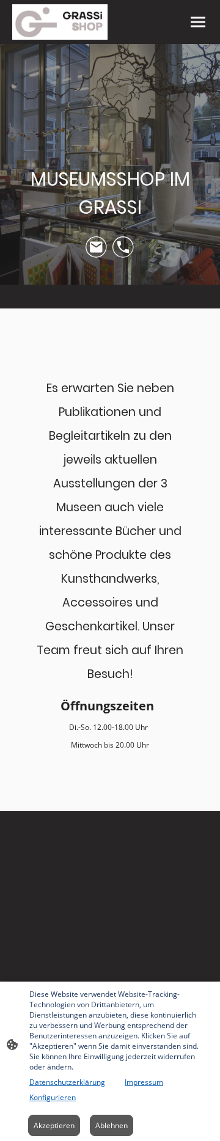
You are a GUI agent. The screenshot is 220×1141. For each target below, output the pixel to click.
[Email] (97, 247)
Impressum (144, 1082)
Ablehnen (111, 1125)
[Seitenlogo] (60, 22)
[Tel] (123, 247)
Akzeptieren (54, 1125)
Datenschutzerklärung (67, 1082)
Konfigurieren (52, 1097)
